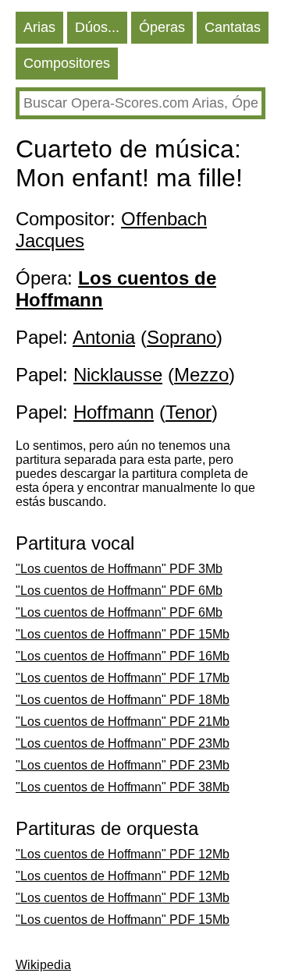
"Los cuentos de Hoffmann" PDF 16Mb (122, 656)
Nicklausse (117, 374)
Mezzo (201, 374)
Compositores (66, 63)
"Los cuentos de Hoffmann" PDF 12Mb (122, 854)
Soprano (181, 337)
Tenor (188, 412)
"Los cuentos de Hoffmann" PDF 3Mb (119, 568)
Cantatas (233, 27)
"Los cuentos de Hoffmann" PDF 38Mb (122, 787)
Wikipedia (43, 964)
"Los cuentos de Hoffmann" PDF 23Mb (122, 743)
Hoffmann (113, 412)
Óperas (162, 27)
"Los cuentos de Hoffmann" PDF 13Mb (122, 897)
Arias (39, 27)
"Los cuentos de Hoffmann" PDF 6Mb (119, 590)
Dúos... (97, 27)
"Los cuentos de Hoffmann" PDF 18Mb (122, 699)
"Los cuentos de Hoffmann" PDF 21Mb (122, 721)
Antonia (104, 337)
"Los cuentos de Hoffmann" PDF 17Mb (122, 678)
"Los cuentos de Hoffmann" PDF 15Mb (122, 634)
